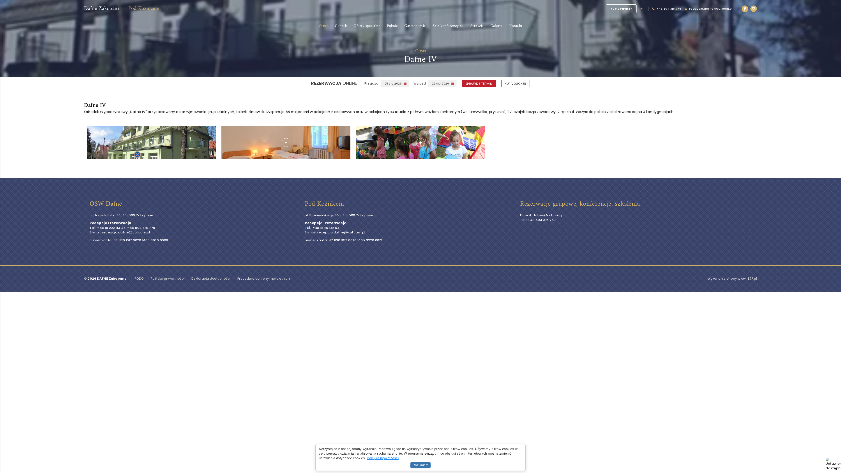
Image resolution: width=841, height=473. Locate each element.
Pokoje (392, 26)
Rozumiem (420, 465)
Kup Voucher (621, 9)
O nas (324, 26)
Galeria (496, 26)
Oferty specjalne (366, 26)
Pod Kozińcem (143, 8)
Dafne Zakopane (102, 8)
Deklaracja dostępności (211, 279)
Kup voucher (515, 83)
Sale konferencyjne (448, 26)
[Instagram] (753, 8)
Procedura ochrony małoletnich (263, 279)
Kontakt (515, 26)
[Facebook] (745, 8)
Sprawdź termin (478, 83)
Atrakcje (477, 26)
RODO (139, 279)
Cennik (341, 26)
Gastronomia (415, 26)
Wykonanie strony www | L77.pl (732, 278)
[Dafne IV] (151, 142)
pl (641, 9)
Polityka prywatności (168, 279)
